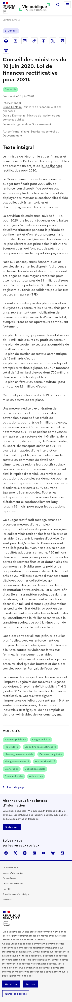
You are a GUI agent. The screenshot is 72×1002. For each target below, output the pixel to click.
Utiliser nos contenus (13, 883)
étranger (52, 668)
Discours (12, 30)
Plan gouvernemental (17, 761)
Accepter (11, 984)
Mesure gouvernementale (19, 754)
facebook (6, 853)
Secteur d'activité (45, 761)
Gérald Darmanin (14, 116)
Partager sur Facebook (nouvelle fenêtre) (43, 41)
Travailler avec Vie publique (16, 894)
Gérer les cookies (16, 994)
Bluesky (53, 853)
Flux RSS (7, 889)
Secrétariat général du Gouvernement (27, 124)
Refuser (30, 984)
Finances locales (14, 776)
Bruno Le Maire (12, 107)
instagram (24, 853)
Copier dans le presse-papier (34, 41)
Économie (10, 89)
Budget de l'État (41, 739)
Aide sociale (36, 776)
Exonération (12, 769)
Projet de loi (12, 747)
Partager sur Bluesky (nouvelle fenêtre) (6, 50)
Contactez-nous (10, 867)
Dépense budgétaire (50, 754)
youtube (43, 853)
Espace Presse (9, 878)
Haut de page (15, 787)
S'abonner (11, 827)
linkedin (34, 853)
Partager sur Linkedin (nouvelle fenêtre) (62, 41)
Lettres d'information (13, 873)
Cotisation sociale (35, 769)
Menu (67, 4)
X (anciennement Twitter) (15, 853)
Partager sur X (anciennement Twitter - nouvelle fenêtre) (53, 41)
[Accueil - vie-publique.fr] (34, 7)
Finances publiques (15, 739)
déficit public (45, 686)
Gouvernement (18, 179)
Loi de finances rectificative (40, 747)
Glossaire (7, 899)
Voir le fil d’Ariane (11, 19)
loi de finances (51, 166)
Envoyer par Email (24, 41)
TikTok (62, 853)
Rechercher (58, 4)
